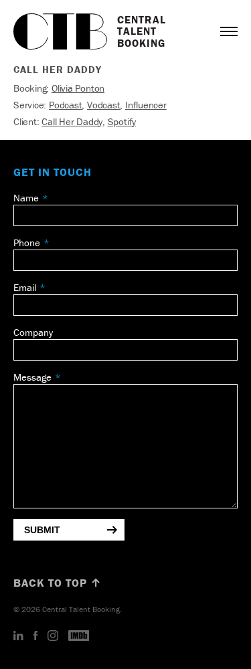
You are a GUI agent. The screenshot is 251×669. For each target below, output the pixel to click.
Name (26, 197)
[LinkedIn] (18, 636)
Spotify (122, 121)
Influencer (146, 104)
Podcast (65, 104)
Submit (42, 529)
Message (32, 377)
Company (33, 332)
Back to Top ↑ (57, 582)
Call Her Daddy (71, 121)
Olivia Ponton (78, 88)
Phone (26, 242)
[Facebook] (35, 636)
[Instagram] (53, 636)
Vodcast (103, 104)
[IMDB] (79, 636)
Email (24, 287)
